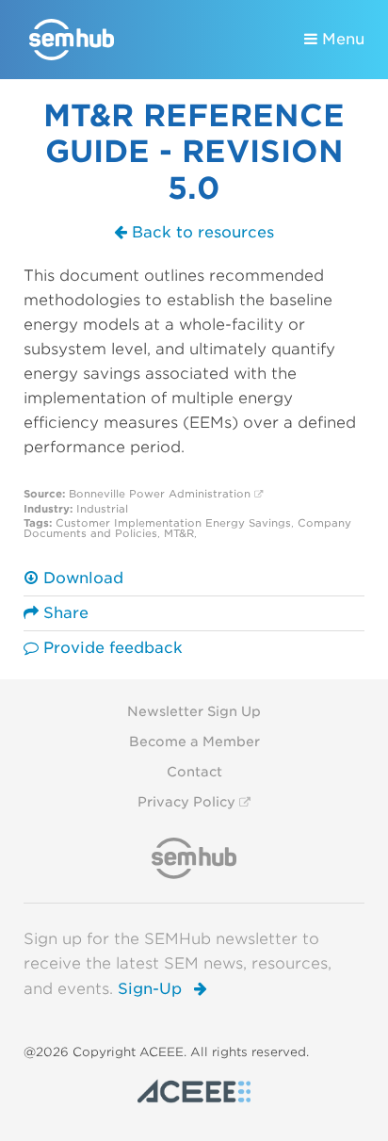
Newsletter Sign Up (194, 711)
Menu (340, 39)
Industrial (102, 508)
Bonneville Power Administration (160, 493)
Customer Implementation (129, 523)
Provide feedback (111, 648)
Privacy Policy (186, 801)
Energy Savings (248, 523)
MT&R (179, 533)
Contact (194, 771)
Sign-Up (152, 989)
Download (81, 578)
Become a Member (194, 741)
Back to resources (200, 232)
